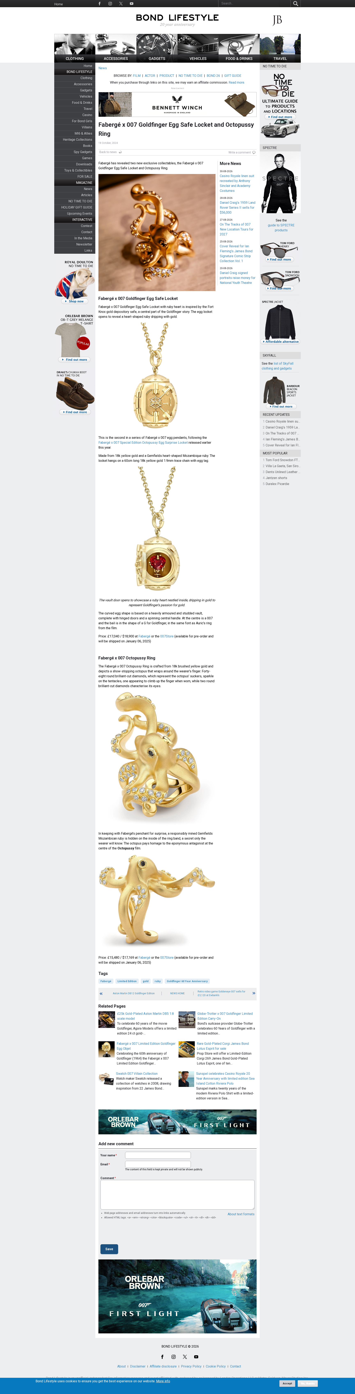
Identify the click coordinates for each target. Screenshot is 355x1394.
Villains (87, 127)
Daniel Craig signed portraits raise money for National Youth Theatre (237, 278)
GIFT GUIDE (232, 76)
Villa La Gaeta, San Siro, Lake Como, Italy (295, 466)
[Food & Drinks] (239, 61)
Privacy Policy (191, 1366)
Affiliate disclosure (163, 1366)
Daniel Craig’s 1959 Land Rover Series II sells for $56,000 (237, 207)
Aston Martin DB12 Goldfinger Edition (134, 993)
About (121, 1366)
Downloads (84, 164)
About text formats (241, 1214)
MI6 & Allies (83, 133)
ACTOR (150, 76)
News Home (177, 993)
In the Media (83, 238)
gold (146, 981)
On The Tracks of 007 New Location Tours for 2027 (236, 229)
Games (87, 158)
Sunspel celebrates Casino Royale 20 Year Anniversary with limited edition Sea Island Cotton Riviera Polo (225, 1078)
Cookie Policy (216, 1366)
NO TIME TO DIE (80, 201)
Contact (86, 232)
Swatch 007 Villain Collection (137, 1074)
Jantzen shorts (276, 478)
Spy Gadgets (83, 152)
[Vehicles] (198, 61)
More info (163, 1381)
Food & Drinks (82, 103)
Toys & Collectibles (78, 170)
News (88, 189)
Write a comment (239, 152)
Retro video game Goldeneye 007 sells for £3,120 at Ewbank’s (221, 993)
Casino (87, 115)
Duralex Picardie (277, 484)
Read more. (237, 82)
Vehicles (86, 96)
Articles (86, 195)
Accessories (83, 84)
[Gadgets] (157, 61)
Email (104, 1164)
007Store (167, 636)
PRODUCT (166, 76)
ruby (158, 981)
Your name (107, 1155)
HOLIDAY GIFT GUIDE (76, 207)
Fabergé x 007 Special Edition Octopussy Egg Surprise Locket (143, 443)
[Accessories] (115, 61)
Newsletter (84, 244)
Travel (88, 109)
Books (87, 146)
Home (58, 4)
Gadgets (86, 90)
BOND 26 (213, 76)
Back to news (108, 152)
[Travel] (280, 61)
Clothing (86, 78)
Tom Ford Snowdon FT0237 (285, 460)
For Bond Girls (82, 121)
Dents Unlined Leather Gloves (287, 472)
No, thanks (308, 1383)
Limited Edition (127, 981)
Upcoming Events (79, 213)
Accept (287, 1383)
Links (88, 250)
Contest (86, 226)
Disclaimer (137, 1366)
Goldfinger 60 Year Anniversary (187, 981)
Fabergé (144, 636)
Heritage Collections (77, 140)
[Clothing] (74, 61)
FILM (137, 76)
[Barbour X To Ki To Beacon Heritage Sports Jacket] (281, 408)
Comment (107, 1178)
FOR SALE (84, 177)
